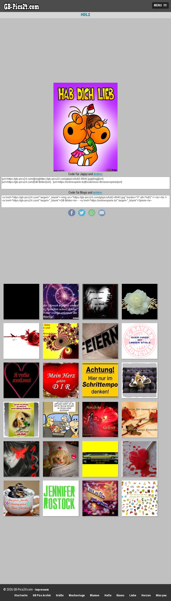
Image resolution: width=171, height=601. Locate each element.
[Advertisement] (85, 50)
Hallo (107, 595)
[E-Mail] (101, 215)
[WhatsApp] (91, 215)
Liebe (132, 595)
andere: (98, 174)
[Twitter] (81, 215)
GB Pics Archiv (42, 595)
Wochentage (77, 595)
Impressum (42, 589)
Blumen (94, 595)
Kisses (120, 595)
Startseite (21, 595)
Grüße (60, 595)
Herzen (146, 595)
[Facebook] (71, 215)
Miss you (161, 595)
